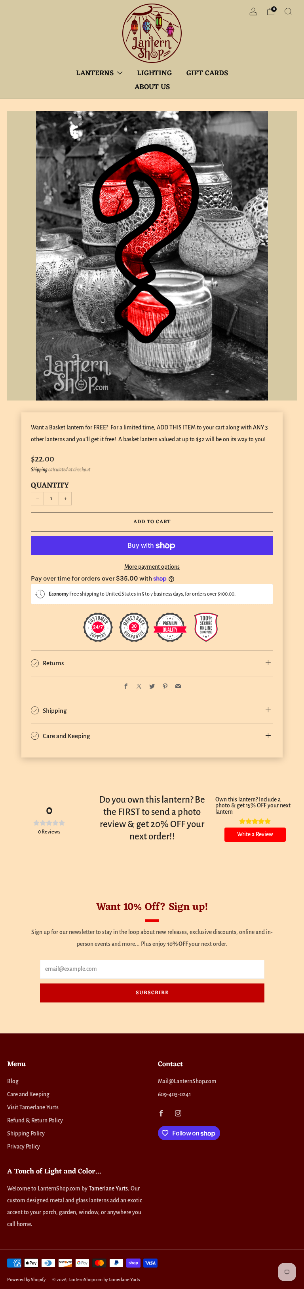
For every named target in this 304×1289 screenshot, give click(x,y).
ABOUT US (152, 87)
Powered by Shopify (26, 1279)
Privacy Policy (23, 1147)
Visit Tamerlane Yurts (33, 1108)
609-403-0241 (174, 1094)
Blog (13, 1081)
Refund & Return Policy (35, 1121)
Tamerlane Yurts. (109, 1189)
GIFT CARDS (207, 73)
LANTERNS (95, 73)
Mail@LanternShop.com (187, 1081)
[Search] (288, 11)
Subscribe (152, 992)
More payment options (152, 567)
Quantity (50, 485)
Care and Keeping (28, 1094)
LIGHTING (154, 73)
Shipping (39, 470)
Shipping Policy (26, 1134)
